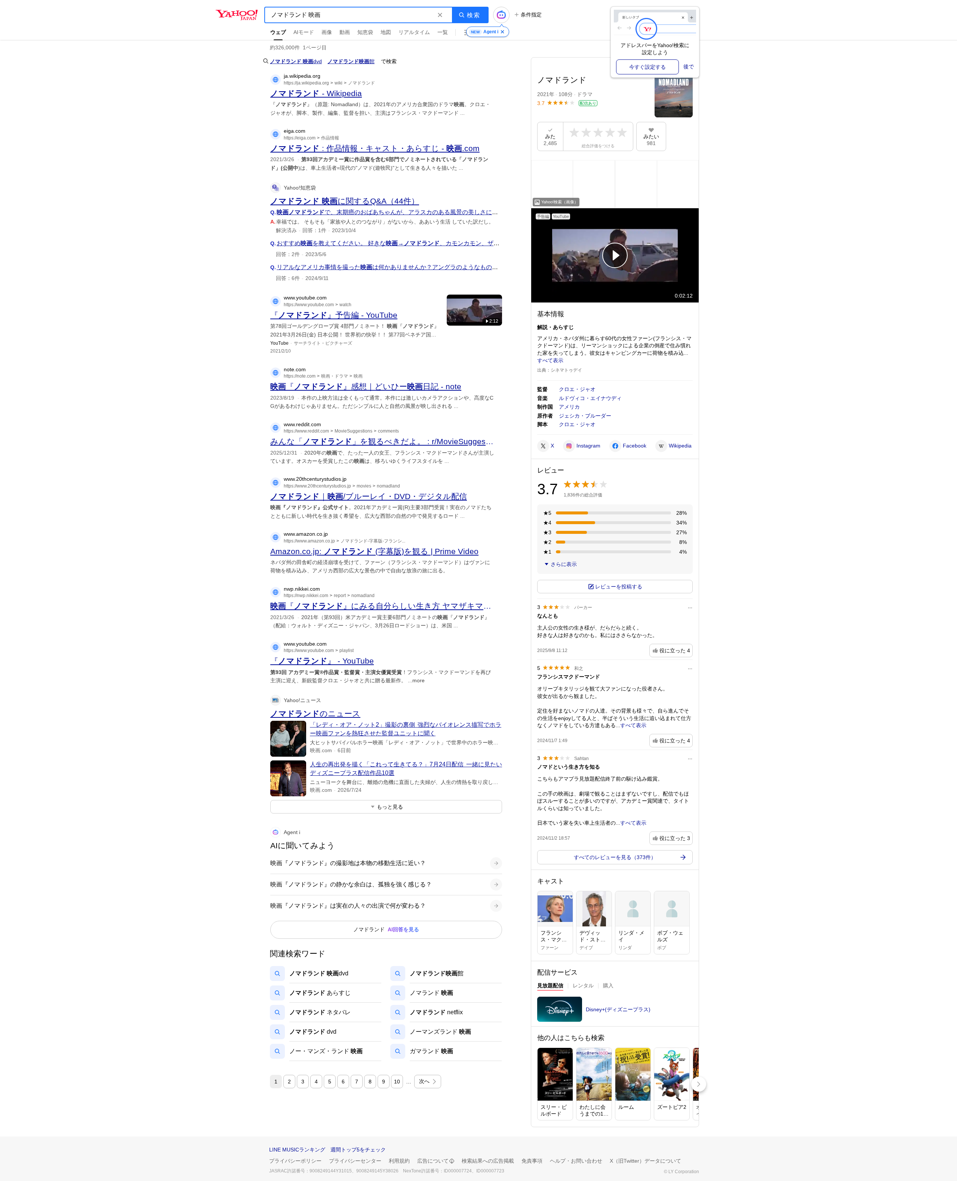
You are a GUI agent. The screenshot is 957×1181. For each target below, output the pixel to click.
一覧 (442, 32)
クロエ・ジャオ (577, 389)
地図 (386, 32)
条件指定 (531, 15)
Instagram (588, 446)
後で (688, 67)
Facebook (634, 446)
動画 (344, 32)
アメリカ (569, 407)
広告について (433, 1161)
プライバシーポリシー (295, 1161)
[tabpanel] (615, 1011)
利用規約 (399, 1161)
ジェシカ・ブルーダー (585, 416)
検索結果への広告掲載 (488, 1161)
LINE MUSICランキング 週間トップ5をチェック (327, 1150)
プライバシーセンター (355, 1161)
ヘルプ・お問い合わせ (576, 1161)
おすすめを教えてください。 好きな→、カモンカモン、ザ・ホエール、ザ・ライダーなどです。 (436, 243)
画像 (326, 32)
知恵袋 (365, 32)
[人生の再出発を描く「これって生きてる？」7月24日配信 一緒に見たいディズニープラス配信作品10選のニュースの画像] (288, 778)
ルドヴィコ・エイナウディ (590, 398)
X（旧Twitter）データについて (645, 1161)
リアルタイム (414, 32)
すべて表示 (550, 360)
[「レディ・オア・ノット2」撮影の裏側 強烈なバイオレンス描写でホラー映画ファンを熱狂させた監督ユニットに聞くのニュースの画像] (288, 739)
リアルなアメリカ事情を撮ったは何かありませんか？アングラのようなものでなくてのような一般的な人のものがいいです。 (468, 267)
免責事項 (531, 1161)
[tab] (550, 986)
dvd (296, 61)
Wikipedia (680, 446)
